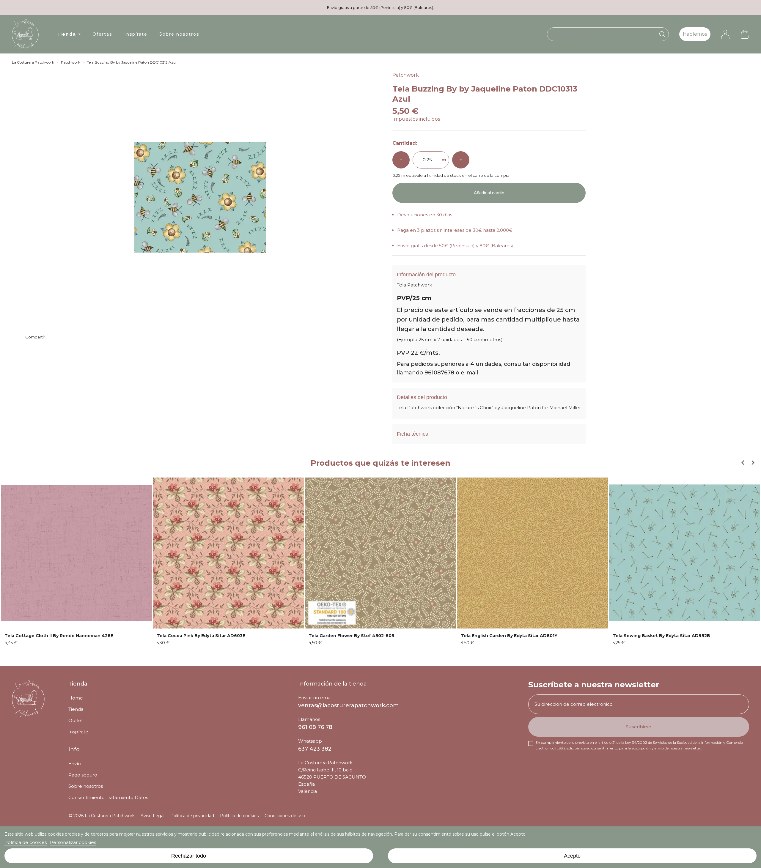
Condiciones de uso (285, 815)
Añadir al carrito (489, 192)
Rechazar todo (188, 856)
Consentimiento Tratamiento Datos (108, 797)
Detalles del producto (422, 397)
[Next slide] (753, 463)
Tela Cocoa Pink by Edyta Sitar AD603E (201, 635)
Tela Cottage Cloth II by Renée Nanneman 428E (58, 635)
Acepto (572, 856)
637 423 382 (314, 749)
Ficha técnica (412, 434)
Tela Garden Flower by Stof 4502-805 (351, 635)
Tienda (76, 709)
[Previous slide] (743, 463)
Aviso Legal (152, 815)
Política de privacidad (192, 815)
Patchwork (405, 75)
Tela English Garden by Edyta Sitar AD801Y (509, 635)
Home (75, 698)
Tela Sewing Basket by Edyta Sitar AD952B (661, 635)
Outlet (75, 720)
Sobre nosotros (85, 786)
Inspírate (78, 732)
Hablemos (695, 34)
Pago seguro (82, 775)
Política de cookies (25, 842)
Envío (74, 763)
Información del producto (426, 275)
